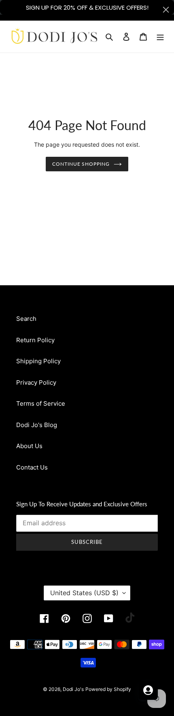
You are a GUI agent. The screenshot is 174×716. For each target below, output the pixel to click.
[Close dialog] (165, 9)
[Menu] (160, 36)
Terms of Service (40, 403)
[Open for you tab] (148, 690)
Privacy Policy (36, 382)
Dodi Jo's (73, 689)
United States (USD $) (84, 593)
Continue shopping (81, 164)
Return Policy (35, 340)
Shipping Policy (38, 361)
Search (26, 318)
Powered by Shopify (108, 689)
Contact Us (32, 467)
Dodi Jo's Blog (36, 425)
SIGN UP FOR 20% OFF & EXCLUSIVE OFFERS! (87, 7)
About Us (29, 446)
